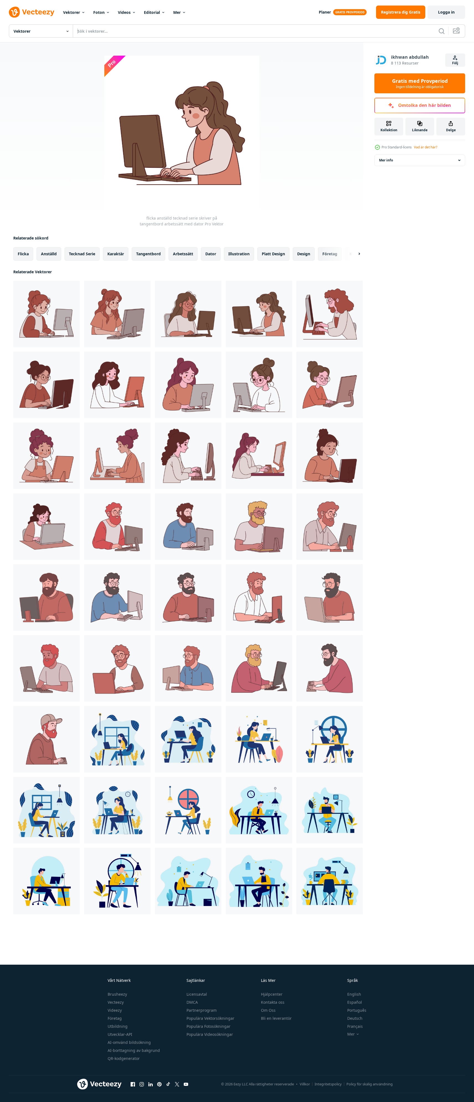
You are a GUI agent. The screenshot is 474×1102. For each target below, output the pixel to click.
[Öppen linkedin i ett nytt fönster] (150, 1084)
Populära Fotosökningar (208, 1026)
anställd (49, 253)
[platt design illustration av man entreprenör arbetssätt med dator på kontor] (330, 881)
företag (329, 253)
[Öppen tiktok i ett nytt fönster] (168, 1084)
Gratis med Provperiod (420, 83)
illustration (239, 253)
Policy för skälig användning (369, 1084)
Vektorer (71, 12)
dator (210, 253)
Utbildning (118, 1026)
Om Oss (268, 1010)
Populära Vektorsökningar (210, 1018)
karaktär (115, 253)
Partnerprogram (202, 1010)
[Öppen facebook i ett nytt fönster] (133, 1084)
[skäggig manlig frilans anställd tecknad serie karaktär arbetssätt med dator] (259, 597)
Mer (177, 12)
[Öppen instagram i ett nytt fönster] (141, 1084)
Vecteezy (116, 1002)
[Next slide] (354, 254)
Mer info (386, 160)
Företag (115, 1018)
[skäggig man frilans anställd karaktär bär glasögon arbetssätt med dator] (259, 668)
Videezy (115, 1010)
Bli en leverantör (276, 1018)
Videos (124, 12)
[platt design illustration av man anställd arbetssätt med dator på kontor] (46, 881)
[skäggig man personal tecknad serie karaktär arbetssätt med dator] (46, 668)
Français (355, 1026)
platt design (273, 253)
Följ (455, 63)
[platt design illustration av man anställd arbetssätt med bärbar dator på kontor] (188, 881)
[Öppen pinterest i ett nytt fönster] (159, 1084)
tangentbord (148, 253)
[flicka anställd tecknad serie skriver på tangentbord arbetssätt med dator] (259, 314)
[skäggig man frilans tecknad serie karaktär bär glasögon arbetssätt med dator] (259, 526)
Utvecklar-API (120, 1034)
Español (354, 1002)
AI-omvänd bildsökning (129, 1042)
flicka (23, 253)
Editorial (152, 12)
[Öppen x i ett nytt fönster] (177, 1084)
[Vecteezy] (31, 12)
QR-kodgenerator (124, 1058)
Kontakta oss (272, 1002)
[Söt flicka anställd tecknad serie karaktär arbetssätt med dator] (117, 456)
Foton (99, 12)
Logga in (446, 12)
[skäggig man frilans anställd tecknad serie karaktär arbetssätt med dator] (188, 526)
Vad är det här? (425, 147)
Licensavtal (197, 994)
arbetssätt (183, 253)
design (303, 253)
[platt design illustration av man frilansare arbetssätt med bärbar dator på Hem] (117, 881)
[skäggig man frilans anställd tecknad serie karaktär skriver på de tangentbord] (330, 668)
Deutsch (354, 1018)
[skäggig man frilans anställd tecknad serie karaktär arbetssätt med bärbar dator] (117, 668)
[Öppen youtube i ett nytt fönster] (186, 1084)
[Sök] (441, 31)
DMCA (192, 1002)
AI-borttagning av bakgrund (134, 1050)
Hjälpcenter (272, 994)
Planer (325, 12)
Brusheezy (117, 994)
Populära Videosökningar (210, 1034)
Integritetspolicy (328, 1084)
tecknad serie (82, 253)
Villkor (305, 1084)
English (354, 994)
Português (356, 1010)
